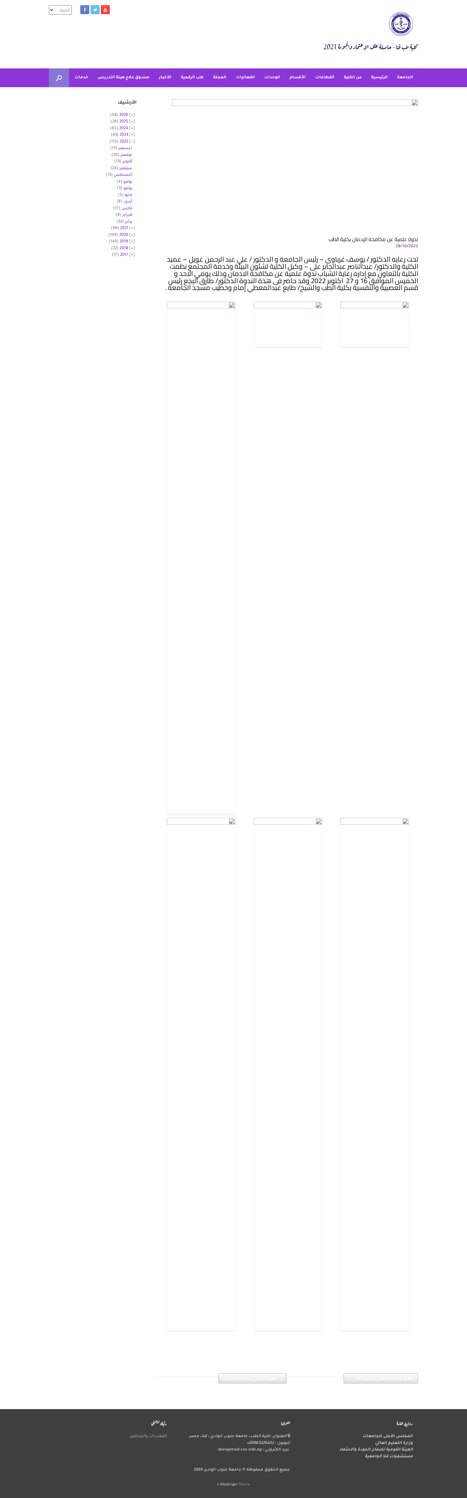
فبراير (127, 215)
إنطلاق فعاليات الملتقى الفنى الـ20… (380, 1378)
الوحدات (272, 78)
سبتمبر (125, 169)
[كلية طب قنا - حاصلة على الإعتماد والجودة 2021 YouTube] (105, 9)
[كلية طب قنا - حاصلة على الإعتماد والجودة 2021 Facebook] (84, 9)
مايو (128, 195)
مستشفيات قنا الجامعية (389, 1457)
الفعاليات (245, 78)
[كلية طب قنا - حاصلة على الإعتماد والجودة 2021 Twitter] (95, 9)
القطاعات (324, 78)
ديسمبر (125, 148)
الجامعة (405, 78)
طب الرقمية (192, 78)
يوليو (127, 182)
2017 (124, 255)
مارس (126, 209)
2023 (124, 135)
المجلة (219, 78)
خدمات (81, 78)
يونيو (127, 188)
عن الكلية (353, 78)
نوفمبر (126, 155)
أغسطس (123, 175)
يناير (128, 222)
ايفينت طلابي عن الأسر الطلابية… (252, 1378)
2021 (124, 228)
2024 (123, 129)
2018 (124, 249)
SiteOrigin (228, 1485)
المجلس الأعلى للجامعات (388, 1436)
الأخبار (165, 78)
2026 (123, 115)
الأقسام (298, 78)
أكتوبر (127, 162)
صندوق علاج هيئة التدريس (123, 78)
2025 (123, 122)
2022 (124, 142)
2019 (124, 242)
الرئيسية (379, 78)
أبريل (127, 202)
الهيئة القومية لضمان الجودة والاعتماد (376, 1450)
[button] (59, 77)
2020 (123, 235)
